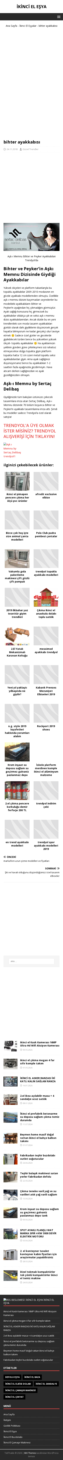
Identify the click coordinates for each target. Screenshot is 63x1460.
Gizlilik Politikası (12, 1425)
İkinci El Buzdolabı (13, 1437)
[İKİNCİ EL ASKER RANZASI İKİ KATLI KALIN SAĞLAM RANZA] (11, 1084)
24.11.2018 (12, 149)
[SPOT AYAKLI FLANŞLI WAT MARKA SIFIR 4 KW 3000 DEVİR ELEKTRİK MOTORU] (11, 1237)
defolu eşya (12, 1377)
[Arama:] (31, 961)
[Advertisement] (31, 85)
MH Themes (30, 1453)
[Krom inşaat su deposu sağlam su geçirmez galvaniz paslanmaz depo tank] (11, 1216)
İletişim (7, 1420)
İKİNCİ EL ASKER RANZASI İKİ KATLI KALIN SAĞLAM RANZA (38, 1079)
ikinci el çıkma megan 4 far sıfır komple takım (37, 1062)
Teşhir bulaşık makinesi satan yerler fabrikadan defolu (39, 1175)
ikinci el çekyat (14, 1396)
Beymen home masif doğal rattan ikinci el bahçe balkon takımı (38, 1138)
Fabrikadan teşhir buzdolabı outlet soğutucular (37, 1157)
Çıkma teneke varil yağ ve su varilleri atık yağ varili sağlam (38, 1192)
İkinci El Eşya (10, 1431)
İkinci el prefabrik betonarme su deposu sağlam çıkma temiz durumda (39, 1117)
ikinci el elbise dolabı (18, 1383)
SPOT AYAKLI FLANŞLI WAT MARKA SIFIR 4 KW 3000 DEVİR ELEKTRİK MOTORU (38, 1233)
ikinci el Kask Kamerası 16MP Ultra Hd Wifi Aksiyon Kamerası (39, 1044)
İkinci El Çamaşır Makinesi (17, 1442)
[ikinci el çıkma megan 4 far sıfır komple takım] (11, 1067)
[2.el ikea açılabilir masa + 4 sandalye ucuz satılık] (11, 1103)
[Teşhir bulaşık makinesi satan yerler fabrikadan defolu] (11, 1180)
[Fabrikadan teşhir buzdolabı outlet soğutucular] (11, 1162)
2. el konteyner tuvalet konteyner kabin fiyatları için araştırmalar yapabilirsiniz (38, 1254)
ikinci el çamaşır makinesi (20, 1390)
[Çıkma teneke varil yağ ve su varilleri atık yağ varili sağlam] (11, 1198)
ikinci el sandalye (46, 1383)
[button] (58, 16)
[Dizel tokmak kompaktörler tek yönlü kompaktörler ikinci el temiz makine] (11, 1279)
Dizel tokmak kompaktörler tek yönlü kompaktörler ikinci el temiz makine (39, 1275)
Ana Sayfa (11, 25)
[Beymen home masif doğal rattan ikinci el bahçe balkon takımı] (11, 1141)
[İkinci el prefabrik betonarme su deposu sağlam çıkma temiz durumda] (11, 1120)
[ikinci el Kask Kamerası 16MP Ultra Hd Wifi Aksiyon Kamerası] (11, 1049)
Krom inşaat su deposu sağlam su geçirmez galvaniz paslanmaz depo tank (39, 1212)
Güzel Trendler (30, 149)
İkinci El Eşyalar (27, 25)
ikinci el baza (32, 1377)
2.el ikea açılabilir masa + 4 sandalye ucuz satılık (37, 1097)
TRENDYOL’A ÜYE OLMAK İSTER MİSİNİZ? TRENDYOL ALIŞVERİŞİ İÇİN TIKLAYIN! (30, 430)
